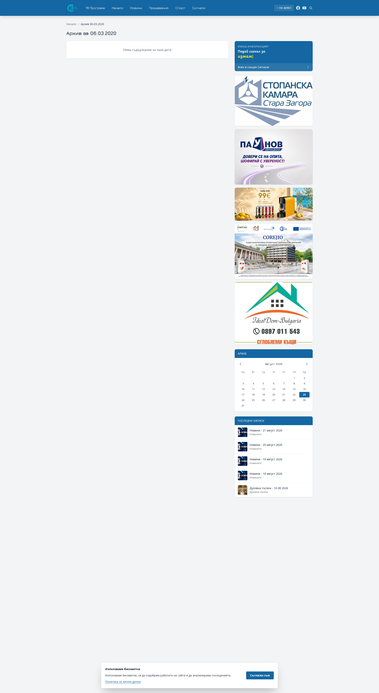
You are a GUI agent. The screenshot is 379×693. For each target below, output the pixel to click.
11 (253, 389)
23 (304, 394)
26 (263, 400)
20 (273, 394)
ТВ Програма (95, 8)
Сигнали (198, 8)
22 (294, 394)
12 (263, 389)
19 (263, 394)
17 (243, 394)
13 (273, 389)
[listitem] (284, 8)
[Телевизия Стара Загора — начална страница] (72, 8)
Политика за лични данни (123, 682)
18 (253, 394)
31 (243, 405)
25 (253, 400)
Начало (117, 8)
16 (304, 389)
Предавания (158, 8)
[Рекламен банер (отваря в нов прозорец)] (274, 101)
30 (304, 400)
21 (283, 394)
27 (273, 400)
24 (243, 400)
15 (294, 389)
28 (283, 400)
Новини (136, 8)
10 (243, 389)
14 (283, 389)
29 (294, 400)
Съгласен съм (260, 675)
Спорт (180, 8)
